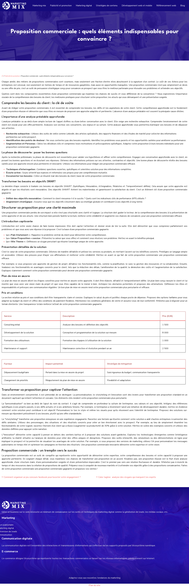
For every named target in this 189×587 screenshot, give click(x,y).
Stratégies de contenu (106, 5)
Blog (182, 5)
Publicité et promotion (61, 5)
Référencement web (166, 5)
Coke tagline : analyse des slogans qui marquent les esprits (127, 477)
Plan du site (94, 585)
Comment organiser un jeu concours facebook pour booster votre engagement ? (42, 477)
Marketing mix (39, 5)
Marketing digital (84, 5)
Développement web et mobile (137, 5)
